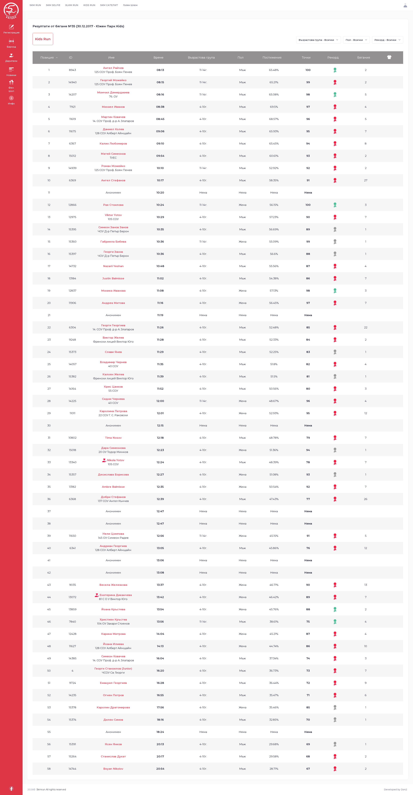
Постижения (272, 57)
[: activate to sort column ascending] (392, 57)
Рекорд (333, 57)
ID (70, 57)
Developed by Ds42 (395, 789)
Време (158, 57)
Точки (306, 57)
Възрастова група (201, 57)
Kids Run (43, 39)
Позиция (47, 57)
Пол (241, 57)
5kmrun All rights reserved (51, 789)
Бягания (363, 57)
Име (111, 57)
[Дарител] (104, 460)
